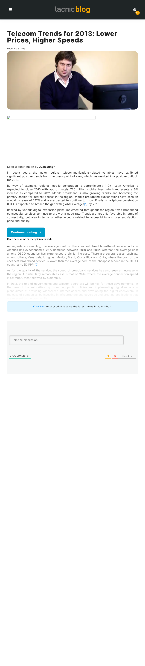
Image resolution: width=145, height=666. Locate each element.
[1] (86, 204)
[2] (37, 264)
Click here (39, 306)
